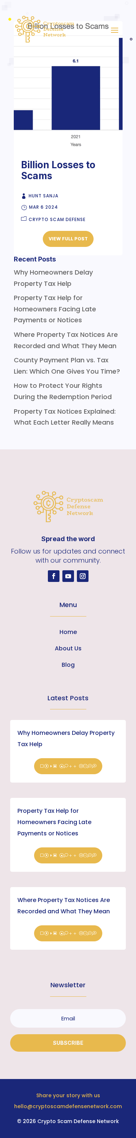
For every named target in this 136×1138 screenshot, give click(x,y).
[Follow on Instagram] (82, 576)
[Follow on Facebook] (53, 576)
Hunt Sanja (43, 196)
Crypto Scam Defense (57, 219)
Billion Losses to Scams (58, 170)
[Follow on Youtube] (68, 576)
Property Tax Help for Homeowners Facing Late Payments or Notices (54, 822)
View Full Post (68, 238)
